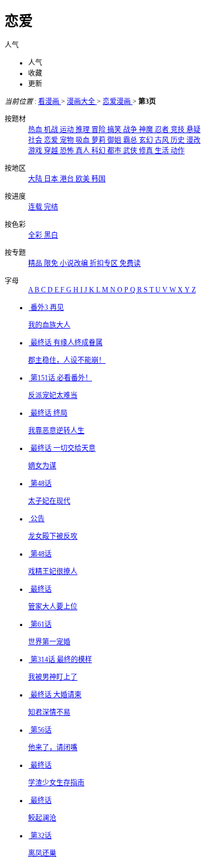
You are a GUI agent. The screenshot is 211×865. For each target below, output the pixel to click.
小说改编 (75, 263)
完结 (51, 207)
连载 (36, 207)
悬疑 (193, 130)
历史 (178, 140)
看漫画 (49, 101)
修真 (147, 151)
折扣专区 (105, 263)
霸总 (131, 140)
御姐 (115, 140)
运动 (68, 130)
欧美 (83, 179)
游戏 (36, 151)
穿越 (52, 151)
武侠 (131, 151)
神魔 (147, 130)
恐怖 (68, 151)
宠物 (68, 140)
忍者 (163, 130)
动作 (178, 151)
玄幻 (147, 140)
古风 (163, 140)
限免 (52, 263)
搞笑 (115, 130)
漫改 (193, 140)
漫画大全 (82, 101)
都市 (115, 151)
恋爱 (52, 140)
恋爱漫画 (117, 101)
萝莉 (99, 140)
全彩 (36, 235)
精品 (36, 263)
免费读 (130, 263)
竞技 (178, 130)
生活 (163, 151)
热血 (36, 130)
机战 (52, 130)
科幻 (99, 151)
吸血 (83, 140)
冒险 (99, 130)
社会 (36, 140)
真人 (83, 151)
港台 (68, 179)
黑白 (51, 235)
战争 (131, 130)
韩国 (98, 179)
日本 (52, 179)
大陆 (36, 179)
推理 (83, 130)
